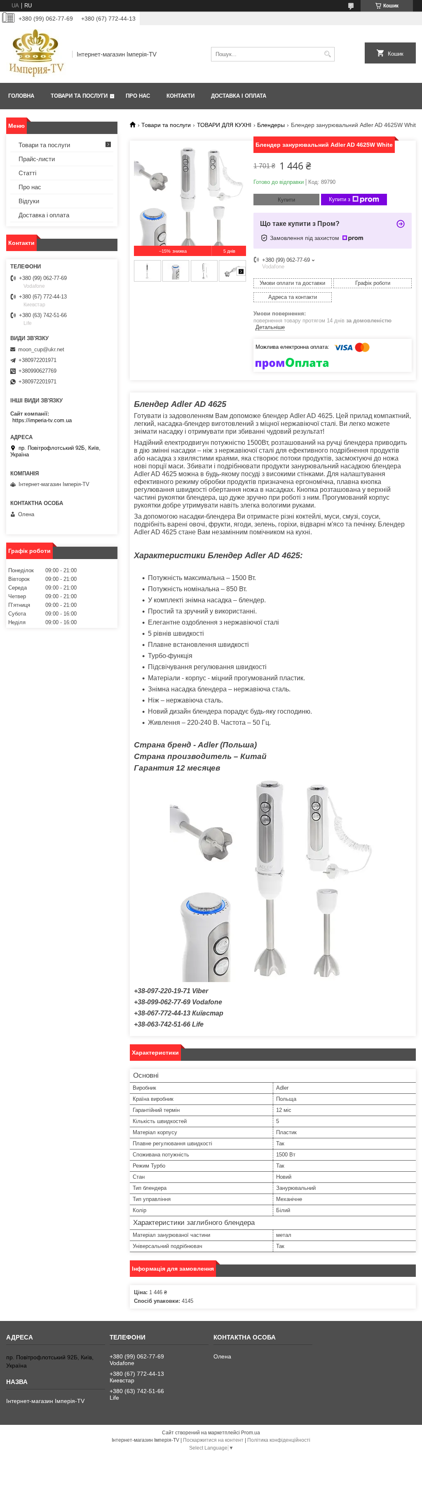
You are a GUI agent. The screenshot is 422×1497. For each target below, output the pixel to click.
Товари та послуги (79, 96)
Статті (27, 172)
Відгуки (29, 200)
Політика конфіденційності (278, 1440)
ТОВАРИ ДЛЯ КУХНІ (224, 125)
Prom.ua (250, 1433)
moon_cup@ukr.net (41, 349)
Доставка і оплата (238, 96)
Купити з (339, 199)
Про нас (138, 96)
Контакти (180, 96)
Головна (21, 96)
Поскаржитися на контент (213, 1440)
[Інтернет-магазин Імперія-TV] (36, 54)
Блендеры (271, 125)
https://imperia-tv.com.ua (42, 420)
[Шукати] (327, 54)
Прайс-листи (37, 158)
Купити (286, 200)
